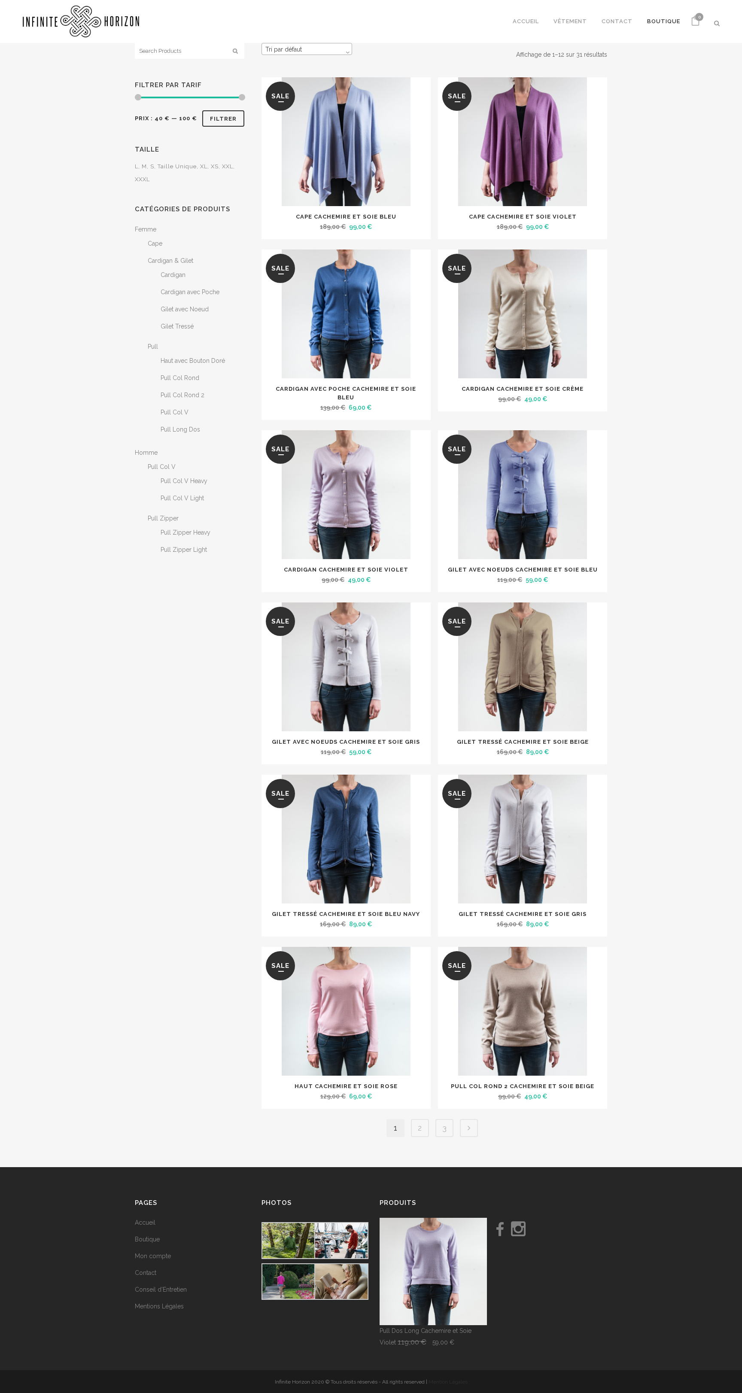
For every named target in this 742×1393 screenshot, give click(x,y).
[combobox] (307, 49)
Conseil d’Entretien (161, 1289)
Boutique (147, 1239)
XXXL (142, 179)
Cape (155, 243)
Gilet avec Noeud (185, 309)
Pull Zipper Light (184, 549)
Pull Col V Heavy (184, 481)
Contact (145, 1272)
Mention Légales (448, 1382)
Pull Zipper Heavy (185, 532)
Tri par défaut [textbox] (283, 49)
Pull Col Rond (180, 377)
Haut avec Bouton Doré (193, 360)
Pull (153, 346)
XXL (227, 166)
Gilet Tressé (177, 326)
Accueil (145, 1222)
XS (215, 166)
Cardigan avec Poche (190, 292)
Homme (146, 452)
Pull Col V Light (182, 498)
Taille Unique (177, 166)
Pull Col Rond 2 (182, 395)
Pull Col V (175, 412)
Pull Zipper (163, 518)
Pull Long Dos (180, 429)
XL (203, 166)
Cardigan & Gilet (170, 260)
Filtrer (223, 119)
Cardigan (173, 274)
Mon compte (153, 1256)
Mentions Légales (159, 1306)
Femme (145, 229)
